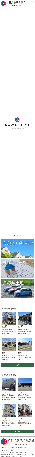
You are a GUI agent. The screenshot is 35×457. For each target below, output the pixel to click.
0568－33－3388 (8, 449)
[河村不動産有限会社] (14, 5)
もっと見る (17, 365)
